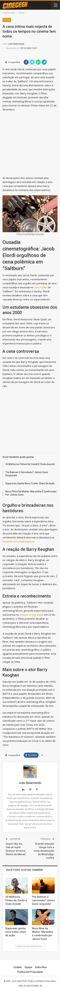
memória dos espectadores (18, 541)
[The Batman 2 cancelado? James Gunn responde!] (43, 886)
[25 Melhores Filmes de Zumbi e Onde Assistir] (16, 886)
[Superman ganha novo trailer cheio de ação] (16, 917)
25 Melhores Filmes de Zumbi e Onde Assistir (30, 464)
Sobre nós (41, 967)
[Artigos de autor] (30, 771)
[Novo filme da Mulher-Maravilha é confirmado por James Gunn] (43, 917)
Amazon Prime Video (31, 614)
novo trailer (40, 287)
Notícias (9, 892)
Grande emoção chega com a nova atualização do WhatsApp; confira (44, 850)
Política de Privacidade (30, 972)
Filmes (7, 20)
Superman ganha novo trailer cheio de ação (30, 483)
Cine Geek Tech (19, 981)
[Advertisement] (30, 144)
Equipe (28, 967)
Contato (17, 967)
